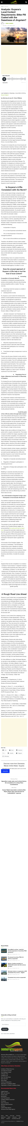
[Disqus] (14, 854)
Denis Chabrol (9, 23)
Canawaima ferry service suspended (17, 977)
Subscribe (5, 771)
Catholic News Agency (6, 1107)
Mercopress (3, 1096)
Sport (20, 1117)
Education (14, 1117)
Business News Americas (6, 1104)
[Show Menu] (1, 2)
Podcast (8, 1118)
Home (2, 6)
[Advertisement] (14, 60)
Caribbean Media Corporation (8, 1099)
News (7, 1115)
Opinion (2, 1118)
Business (6, 6)
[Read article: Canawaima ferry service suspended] (4, 979)
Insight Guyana (4, 1091)
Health (9, 1117)
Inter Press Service (5, 1098)
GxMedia (18, 1121)
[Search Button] (26, 2)
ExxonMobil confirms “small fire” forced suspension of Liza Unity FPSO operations (17, 951)
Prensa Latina (4, 1094)
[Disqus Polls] (14, 816)
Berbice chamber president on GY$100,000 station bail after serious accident (17, 965)
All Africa (3, 1106)
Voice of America (5, 1102)
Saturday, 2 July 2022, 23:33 (9, 25)
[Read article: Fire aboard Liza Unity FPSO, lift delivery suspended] (4, 958)
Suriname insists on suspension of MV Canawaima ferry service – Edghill (17, 971)
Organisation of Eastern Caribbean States (10, 1085)
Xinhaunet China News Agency (8, 1109)
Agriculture (3, 1117)
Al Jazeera (3, 1101)
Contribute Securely (16, 1118)
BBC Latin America (5, 1093)
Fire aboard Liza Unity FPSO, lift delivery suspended (16, 957)
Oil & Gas (12, 1115)
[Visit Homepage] (14, 2)
